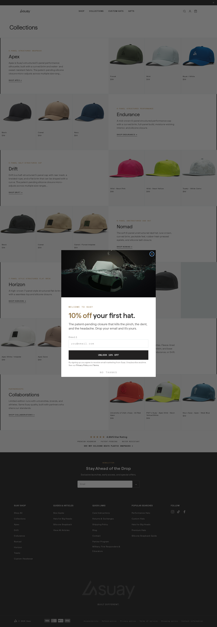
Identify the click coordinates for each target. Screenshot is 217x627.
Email (73, 337)
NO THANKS (108, 372)
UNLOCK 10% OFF (108, 355)
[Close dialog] (152, 254)
